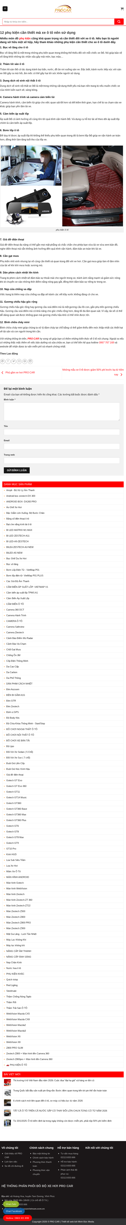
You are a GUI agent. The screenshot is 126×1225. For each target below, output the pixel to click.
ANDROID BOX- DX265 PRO (21, 501)
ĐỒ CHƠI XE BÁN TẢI (18, 740)
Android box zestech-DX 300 (20, 496)
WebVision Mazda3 (16, 1030)
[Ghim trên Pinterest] (24, 361)
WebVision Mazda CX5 (18, 1013)
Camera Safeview (15, 626)
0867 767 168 (106, 342)
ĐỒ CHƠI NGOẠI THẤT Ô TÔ (21, 729)
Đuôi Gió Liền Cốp (15, 763)
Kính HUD (11, 854)
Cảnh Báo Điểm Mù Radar (19, 638)
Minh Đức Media (86, 1221)
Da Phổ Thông (13, 678)
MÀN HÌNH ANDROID (17, 877)
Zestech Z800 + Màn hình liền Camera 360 (27, 1053)
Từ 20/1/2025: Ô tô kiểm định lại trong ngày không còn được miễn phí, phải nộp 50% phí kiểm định (62, 1121)
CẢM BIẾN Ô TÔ (15, 604)
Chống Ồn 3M (13, 655)
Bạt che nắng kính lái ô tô (19, 524)
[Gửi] (119, 21)
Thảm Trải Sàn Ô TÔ (16, 1008)
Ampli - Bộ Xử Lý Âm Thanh (20, 490)
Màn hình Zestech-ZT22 (18, 905)
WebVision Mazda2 (16, 1025)
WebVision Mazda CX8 (18, 1019)
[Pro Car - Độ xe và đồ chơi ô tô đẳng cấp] (63, 9)
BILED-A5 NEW (14, 552)
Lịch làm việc (11, 1161)
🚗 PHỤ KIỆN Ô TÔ (16, 1065)
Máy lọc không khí (15, 945)
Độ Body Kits (13, 717)
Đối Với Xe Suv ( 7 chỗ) (18, 757)
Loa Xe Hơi (12, 865)
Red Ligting (12, 985)
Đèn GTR (11, 700)
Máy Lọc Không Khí (16, 939)
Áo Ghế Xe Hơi (14, 507)
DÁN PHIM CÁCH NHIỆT (19, 683)
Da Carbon (11, 672)
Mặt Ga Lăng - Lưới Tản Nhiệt (21, 934)
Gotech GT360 (13, 803)
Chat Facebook (14, 1211)
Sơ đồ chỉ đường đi (14, 1166)
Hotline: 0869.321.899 (17, 1218)
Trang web (9, 454)
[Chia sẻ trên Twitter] (13, 361)
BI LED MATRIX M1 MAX (19, 530)
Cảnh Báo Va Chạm (16, 643)
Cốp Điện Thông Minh (17, 661)
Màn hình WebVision (16, 888)
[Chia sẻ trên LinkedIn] (30, 361)
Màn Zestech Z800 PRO (18, 922)
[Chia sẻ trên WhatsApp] (2, 361)
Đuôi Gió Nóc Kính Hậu (18, 769)
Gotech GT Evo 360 (16, 786)
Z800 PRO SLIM (14, 1047)
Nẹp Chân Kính (14, 962)
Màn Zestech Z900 (15, 928)
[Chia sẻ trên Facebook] (8, 361)
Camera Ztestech (15, 632)
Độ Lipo (10, 746)
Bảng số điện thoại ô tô (17, 518)
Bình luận (9, 399)
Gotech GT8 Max (15, 837)
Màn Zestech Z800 (15, 917)
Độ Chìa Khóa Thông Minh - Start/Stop (25, 723)
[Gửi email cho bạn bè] (19, 361)
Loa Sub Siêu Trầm (16, 860)
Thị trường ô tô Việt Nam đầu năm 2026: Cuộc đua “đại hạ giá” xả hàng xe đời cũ (53, 1080)
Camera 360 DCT (15, 609)
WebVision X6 (13, 1036)
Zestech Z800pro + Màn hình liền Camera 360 (29, 1059)
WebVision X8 (13, 1042)
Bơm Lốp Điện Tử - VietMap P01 (22, 570)
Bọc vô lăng (12, 564)
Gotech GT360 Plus (16, 820)
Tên (6, 426)
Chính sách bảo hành (43, 1157)
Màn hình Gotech (15, 882)
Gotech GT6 (12, 826)
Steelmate (11, 991)
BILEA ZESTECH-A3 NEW (19, 547)
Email (7, 440)
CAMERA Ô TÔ (14, 621)
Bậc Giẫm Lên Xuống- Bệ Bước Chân (25, 513)
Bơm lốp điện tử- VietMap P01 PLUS (24, 575)
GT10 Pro (11, 848)
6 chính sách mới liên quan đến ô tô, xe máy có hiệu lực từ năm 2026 (48, 1100)
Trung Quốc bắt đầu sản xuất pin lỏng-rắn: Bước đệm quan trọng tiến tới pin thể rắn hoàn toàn (60, 1090)
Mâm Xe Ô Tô (13, 871)
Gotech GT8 (12, 831)
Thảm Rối (11, 1002)
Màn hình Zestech (15, 894)
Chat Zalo (11, 1204)
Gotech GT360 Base (16, 808)
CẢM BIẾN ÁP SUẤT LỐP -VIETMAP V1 (27, 587)
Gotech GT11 (13, 791)
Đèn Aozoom (12, 689)
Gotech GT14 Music (16, 797)
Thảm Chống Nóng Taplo (18, 996)
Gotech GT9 (12, 843)
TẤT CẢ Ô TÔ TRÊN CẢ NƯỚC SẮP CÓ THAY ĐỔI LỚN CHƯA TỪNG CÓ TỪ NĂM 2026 (60, 1110)
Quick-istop (12, 979)
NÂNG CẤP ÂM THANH (18, 951)
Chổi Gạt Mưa (13, 649)
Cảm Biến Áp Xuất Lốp (17, 598)
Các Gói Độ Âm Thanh (17, 581)
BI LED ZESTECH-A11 (18, 535)
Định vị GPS (12, 712)
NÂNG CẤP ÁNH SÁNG (18, 956)
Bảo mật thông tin (41, 1153)
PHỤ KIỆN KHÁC (15, 973)
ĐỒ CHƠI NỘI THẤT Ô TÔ (20, 735)
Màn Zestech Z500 (15, 911)
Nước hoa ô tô (13, 968)
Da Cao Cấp (12, 666)
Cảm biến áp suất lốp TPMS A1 (22, 592)
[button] (5, 8)
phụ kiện (25, 38)
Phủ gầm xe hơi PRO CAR (20, 372)
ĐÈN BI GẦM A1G (15, 695)
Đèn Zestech (12, 706)
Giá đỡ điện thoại (14, 774)
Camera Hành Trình (16, 615)
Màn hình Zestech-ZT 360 (19, 900)
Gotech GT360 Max (16, 814)
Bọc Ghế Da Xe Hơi (16, 558)
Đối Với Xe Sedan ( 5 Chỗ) (19, 752)
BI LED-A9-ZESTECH (17, 541)
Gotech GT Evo (14, 780)
